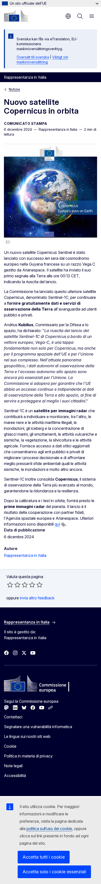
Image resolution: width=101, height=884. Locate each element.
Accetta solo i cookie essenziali (54, 871)
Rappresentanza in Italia (25, 555)
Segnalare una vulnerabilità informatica (38, 726)
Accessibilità (15, 775)
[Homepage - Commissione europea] (16, 16)
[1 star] (10, 585)
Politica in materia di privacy (28, 756)
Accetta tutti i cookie (44, 857)
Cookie (10, 746)
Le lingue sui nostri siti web (27, 736)
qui (57, 524)
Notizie (14, 89)
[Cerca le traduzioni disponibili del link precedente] (63, 524)
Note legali (13, 765)
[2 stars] (13, 585)
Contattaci (13, 716)
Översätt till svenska (33, 57)
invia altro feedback (37, 597)
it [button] (68, 16)
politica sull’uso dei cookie (49, 828)
